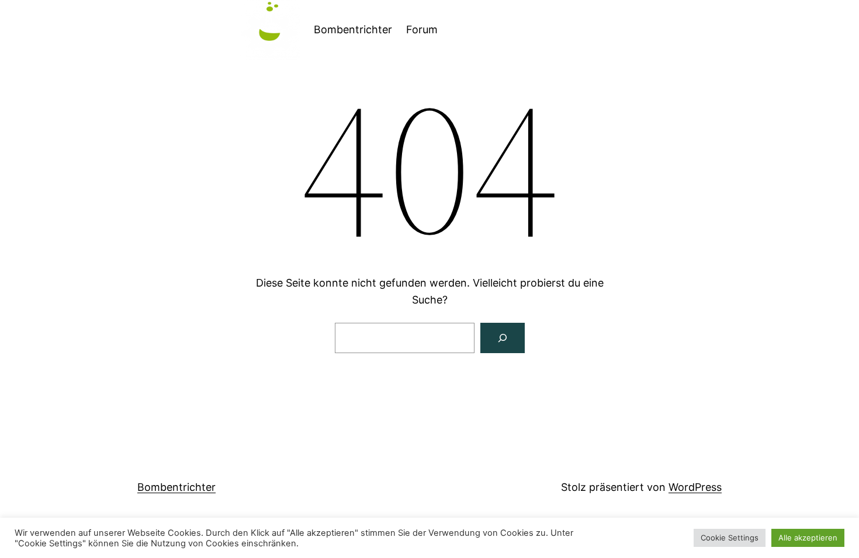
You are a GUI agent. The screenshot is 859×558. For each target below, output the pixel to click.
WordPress (695, 487)
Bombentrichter (353, 29)
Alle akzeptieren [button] (807, 537)
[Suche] (502, 338)
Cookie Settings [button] (729, 537)
